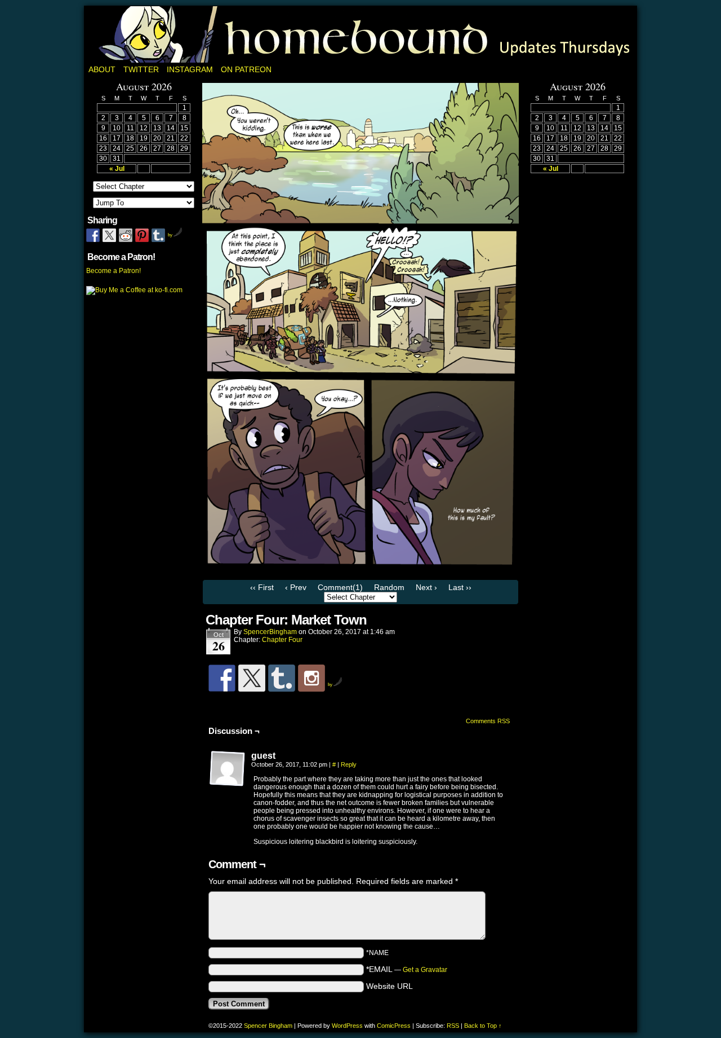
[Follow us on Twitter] (251, 678)
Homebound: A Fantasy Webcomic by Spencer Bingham (360, 34)
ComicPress (394, 1025)
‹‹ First (262, 587)
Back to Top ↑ (483, 1025)
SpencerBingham (270, 632)
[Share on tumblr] (158, 235)
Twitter (141, 69)
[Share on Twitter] (109, 235)
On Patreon (246, 69)
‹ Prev (295, 587)
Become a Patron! (113, 271)
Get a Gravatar (425, 970)
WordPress (347, 1025)
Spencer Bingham (268, 1025)
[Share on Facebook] (93, 235)
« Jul (116, 169)
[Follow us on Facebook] (221, 678)
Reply (349, 764)
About (101, 69)
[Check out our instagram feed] (311, 678)
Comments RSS (488, 721)
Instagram (190, 69)
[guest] (228, 769)
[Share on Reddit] (125, 235)
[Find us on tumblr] (281, 678)
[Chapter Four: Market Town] (360, 571)
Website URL (389, 986)
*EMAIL (406, 969)
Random (389, 587)
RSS (453, 1025)
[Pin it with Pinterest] (142, 235)
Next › (426, 587)
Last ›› (459, 587)
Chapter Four (282, 640)
